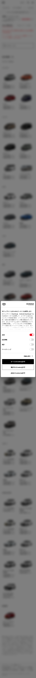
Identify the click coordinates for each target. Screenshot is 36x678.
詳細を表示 (27, 356)
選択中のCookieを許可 (18, 367)
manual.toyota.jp (25, 314)
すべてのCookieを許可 (18, 361)
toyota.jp (15, 314)
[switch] (32, 339)
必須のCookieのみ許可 (18, 373)
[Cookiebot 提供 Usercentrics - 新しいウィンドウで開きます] (26, 304)
